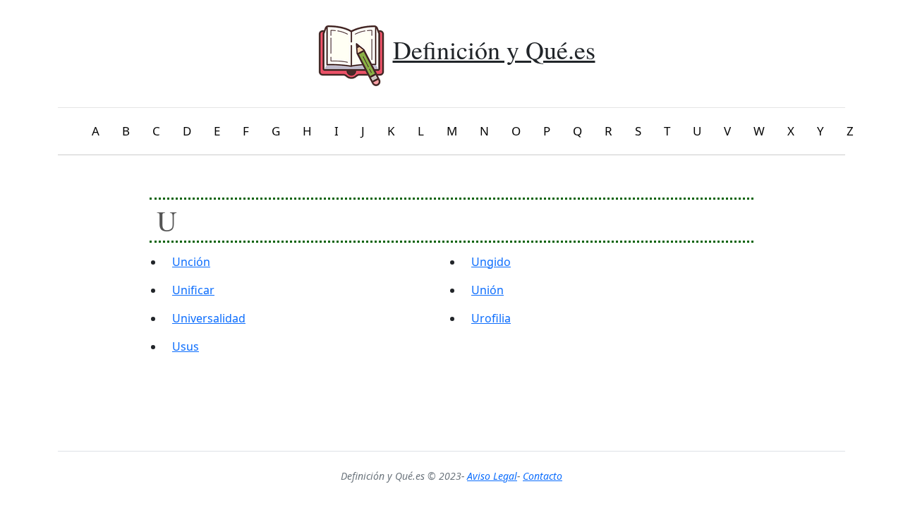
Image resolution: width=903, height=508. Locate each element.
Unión (487, 290)
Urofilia (491, 318)
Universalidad (209, 318)
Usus (185, 346)
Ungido (491, 262)
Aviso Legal (492, 476)
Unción (191, 262)
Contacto (542, 476)
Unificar (193, 290)
